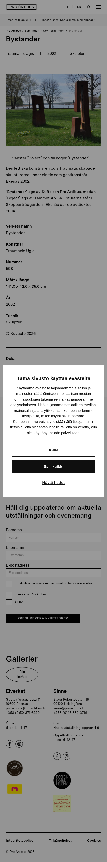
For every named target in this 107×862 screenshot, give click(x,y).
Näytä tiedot (53, 482)
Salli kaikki (53, 466)
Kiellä (53, 450)
